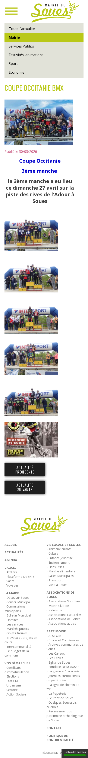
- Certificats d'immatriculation (16, 670)
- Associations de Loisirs (64, 619)
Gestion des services (75, 752)
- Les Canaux (56, 653)
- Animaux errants (59, 549)
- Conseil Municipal (17, 602)
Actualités (13, 552)
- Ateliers (10, 572)
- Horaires (11, 620)
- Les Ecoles (55, 658)
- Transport (55, 580)
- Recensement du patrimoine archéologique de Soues (65, 715)
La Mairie (11, 593)
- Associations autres (61, 623)
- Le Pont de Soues (60, 698)
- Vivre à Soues (57, 585)
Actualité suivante (24, 487)
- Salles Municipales (60, 576)
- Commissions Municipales (14, 608)
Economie (16, 72)
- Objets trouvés (16, 633)
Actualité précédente (24, 470)
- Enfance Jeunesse (60, 558)
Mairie (14, 37)
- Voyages (11, 585)
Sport (13, 63)
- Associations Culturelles (64, 615)
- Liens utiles (55, 567)
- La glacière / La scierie (63, 671)
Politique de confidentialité (60, 738)
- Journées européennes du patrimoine (63, 678)
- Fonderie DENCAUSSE (63, 667)
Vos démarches (17, 663)
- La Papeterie (56, 693)
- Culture (53, 553)
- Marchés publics (16, 629)
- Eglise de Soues (58, 662)
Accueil (10, 545)
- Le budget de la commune (16, 653)
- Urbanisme (13, 685)
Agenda (10, 560)
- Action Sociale (15, 694)
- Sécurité (11, 690)
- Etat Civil (11, 681)
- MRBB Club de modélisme (58, 608)
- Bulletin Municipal (17, 615)
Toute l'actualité (22, 28)
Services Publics (21, 46)
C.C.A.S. (10, 568)
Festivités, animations (26, 54)
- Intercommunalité (17, 647)
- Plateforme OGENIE (19, 577)
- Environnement (58, 562)
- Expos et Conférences (63, 640)
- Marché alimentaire (61, 571)
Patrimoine (56, 631)
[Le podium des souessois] (38, 122)
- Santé (9, 581)
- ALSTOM (54, 636)
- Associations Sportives (63, 601)
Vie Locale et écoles (64, 545)
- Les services (13, 624)
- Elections (11, 676)
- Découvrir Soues (16, 598)
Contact (54, 728)
